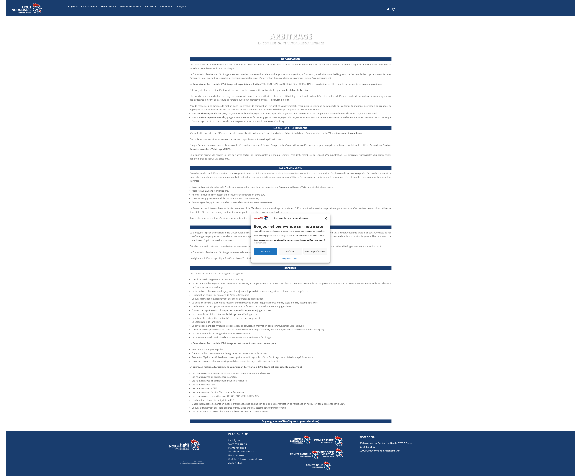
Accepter (265, 251)
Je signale (181, 6)
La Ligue (70, 6)
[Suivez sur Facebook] (388, 10)
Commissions (88, 6)
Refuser (290, 251)
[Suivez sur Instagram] (393, 10)
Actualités (165, 6)
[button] (325, 218)
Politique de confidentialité (192, 462)
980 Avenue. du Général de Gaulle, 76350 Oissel (385, 443)
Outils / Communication (245, 459)
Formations (150, 6)
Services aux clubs (129, 6)
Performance (107, 6)
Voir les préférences (315, 251)
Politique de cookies (289, 258)
